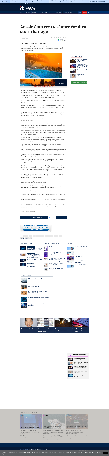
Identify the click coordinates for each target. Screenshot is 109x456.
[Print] (65, 37)
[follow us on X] (22, 4)
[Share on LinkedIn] (59, 37)
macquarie (42, 236)
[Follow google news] (61, 40)
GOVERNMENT (28, 12)
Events (70, 243)
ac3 (24, 236)
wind (31, 238)
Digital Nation (40, 449)
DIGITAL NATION (43, 12)
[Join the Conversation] (52, 37)
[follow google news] (26, 4)
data (34, 236)
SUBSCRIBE (84, 12)
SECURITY (34, 12)
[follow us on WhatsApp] (28, 4)
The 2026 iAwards (79, 252)
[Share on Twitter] (54, 37)
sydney (60, 236)
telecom (26, 238)
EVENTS (70, 12)
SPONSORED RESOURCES (52, 243)
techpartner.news (32, 449)
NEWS (21, 12)
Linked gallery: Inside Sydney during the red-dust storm (43, 86)
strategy (56, 236)
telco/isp (22, 238)
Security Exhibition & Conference (80, 261)
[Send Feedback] (61, 37)
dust (37, 236)
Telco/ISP (37, 23)
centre (30, 236)
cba (27, 236)
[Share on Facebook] (57, 37)
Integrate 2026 (79, 256)
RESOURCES (58, 12)
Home (21, 23)
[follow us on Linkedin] (20, 4)
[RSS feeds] (30, 4)
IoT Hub (45, 449)
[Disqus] (42, 350)
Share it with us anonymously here (42, 221)
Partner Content (26, 243)
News (25, 23)
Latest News (4, 1)
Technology (30, 23)
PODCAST (65, 12)
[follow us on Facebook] (24, 4)
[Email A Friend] (63, 37)
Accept (105, 452)
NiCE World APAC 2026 (81, 247)
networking (47, 236)
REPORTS (51, 12)
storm (52, 236)
